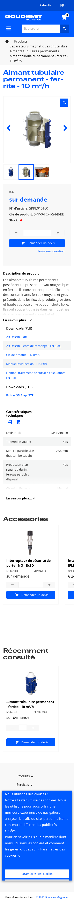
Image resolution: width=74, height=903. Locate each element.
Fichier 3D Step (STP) (20, 395)
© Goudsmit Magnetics (52, 897)
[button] (17, 422)
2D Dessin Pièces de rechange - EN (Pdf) (33, 346)
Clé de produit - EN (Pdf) (22, 355)
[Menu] (8, 28)
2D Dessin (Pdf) (16, 337)
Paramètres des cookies (37, 874)
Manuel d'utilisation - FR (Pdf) (26, 364)
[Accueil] (23, 17)
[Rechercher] (64, 29)
